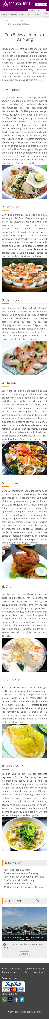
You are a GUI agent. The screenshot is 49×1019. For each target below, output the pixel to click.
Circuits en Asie (17, 14)
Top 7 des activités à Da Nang (19, 880)
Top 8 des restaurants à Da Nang (21, 873)
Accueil (4, 14)
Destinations (33, 14)
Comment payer (10, 972)
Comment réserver (34, 968)
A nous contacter (11, 968)
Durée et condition (34, 972)
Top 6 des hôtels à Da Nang (18, 883)
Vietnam (14, 20)
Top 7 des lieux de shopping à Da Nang (24, 876)
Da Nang (23, 20)
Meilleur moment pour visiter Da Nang (24, 887)
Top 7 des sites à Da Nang (17, 869)
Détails (24, 953)
